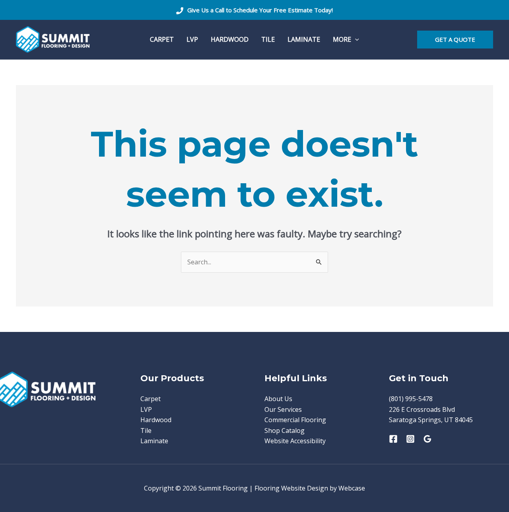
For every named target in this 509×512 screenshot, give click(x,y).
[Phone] (179, 10)
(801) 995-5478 (411, 398)
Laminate (154, 440)
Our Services (283, 409)
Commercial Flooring (295, 419)
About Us (278, 398)
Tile (146, 430)
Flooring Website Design (291, 488)
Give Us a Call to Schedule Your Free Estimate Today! (260, 10)
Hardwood (155, 419)
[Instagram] (410, 438)
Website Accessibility (295, 440)
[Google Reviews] (427, 438)
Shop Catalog (284, 430)
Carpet (150, 398)
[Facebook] (393, 438)
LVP (146, 409)
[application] (355, 39)
